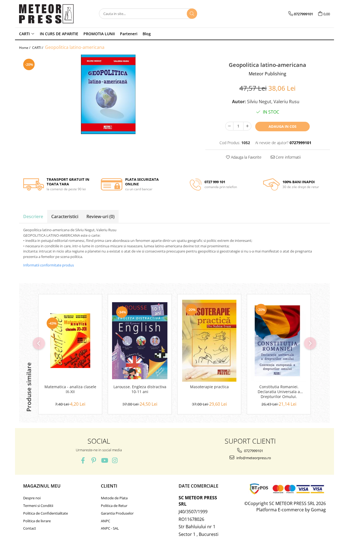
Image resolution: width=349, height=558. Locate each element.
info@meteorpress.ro (253, 457)
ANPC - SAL (110, 528)
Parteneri (128, 33)
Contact (29, 528)
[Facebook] (83, 460)
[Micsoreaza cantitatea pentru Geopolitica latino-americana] (229, 126)
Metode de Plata (114, 497)
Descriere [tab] (33, 216)
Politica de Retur (114, 505)
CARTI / (38, 47)
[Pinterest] (93, 460)
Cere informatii (288, 157)
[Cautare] (192, 13)
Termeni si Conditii (38, 505)
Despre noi (32, 497)
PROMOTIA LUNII (99, 33)
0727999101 (253, 450)
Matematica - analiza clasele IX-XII (70, 389)
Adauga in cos (282, 126)
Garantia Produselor (117, 513)
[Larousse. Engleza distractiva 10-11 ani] (139, 340)
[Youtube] (104, 460)
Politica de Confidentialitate (45, 513)
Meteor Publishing (267, 74)
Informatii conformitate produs (48, 265)
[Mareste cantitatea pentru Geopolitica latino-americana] (247, 126)
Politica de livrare (37, 520)
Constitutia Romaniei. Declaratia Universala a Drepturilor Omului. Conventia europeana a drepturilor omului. (279, 392)
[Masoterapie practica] (209, 341)
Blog (147, 33)
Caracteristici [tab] (64, 216)
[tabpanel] (108, 94)
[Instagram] (115, 460)
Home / (25, 47)
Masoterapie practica (209, 386)
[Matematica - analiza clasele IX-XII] (70, 340)
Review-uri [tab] (100, 216)
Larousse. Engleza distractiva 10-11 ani (139, 389)
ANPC (105, 520)
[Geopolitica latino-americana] (108, 94)
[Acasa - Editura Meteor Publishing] (46, 13)
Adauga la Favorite (245, 157)
